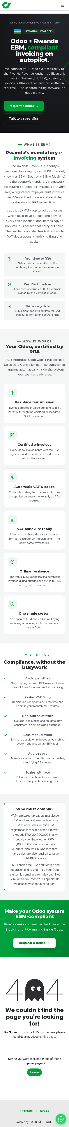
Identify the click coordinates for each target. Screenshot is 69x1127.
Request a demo (21, 106)
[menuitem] (27, 1110)
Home (12, 22)
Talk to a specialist (23, 118)
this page (49, 1036)
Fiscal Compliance (28, 22)
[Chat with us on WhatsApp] (61, 1119)
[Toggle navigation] (62, 5)
